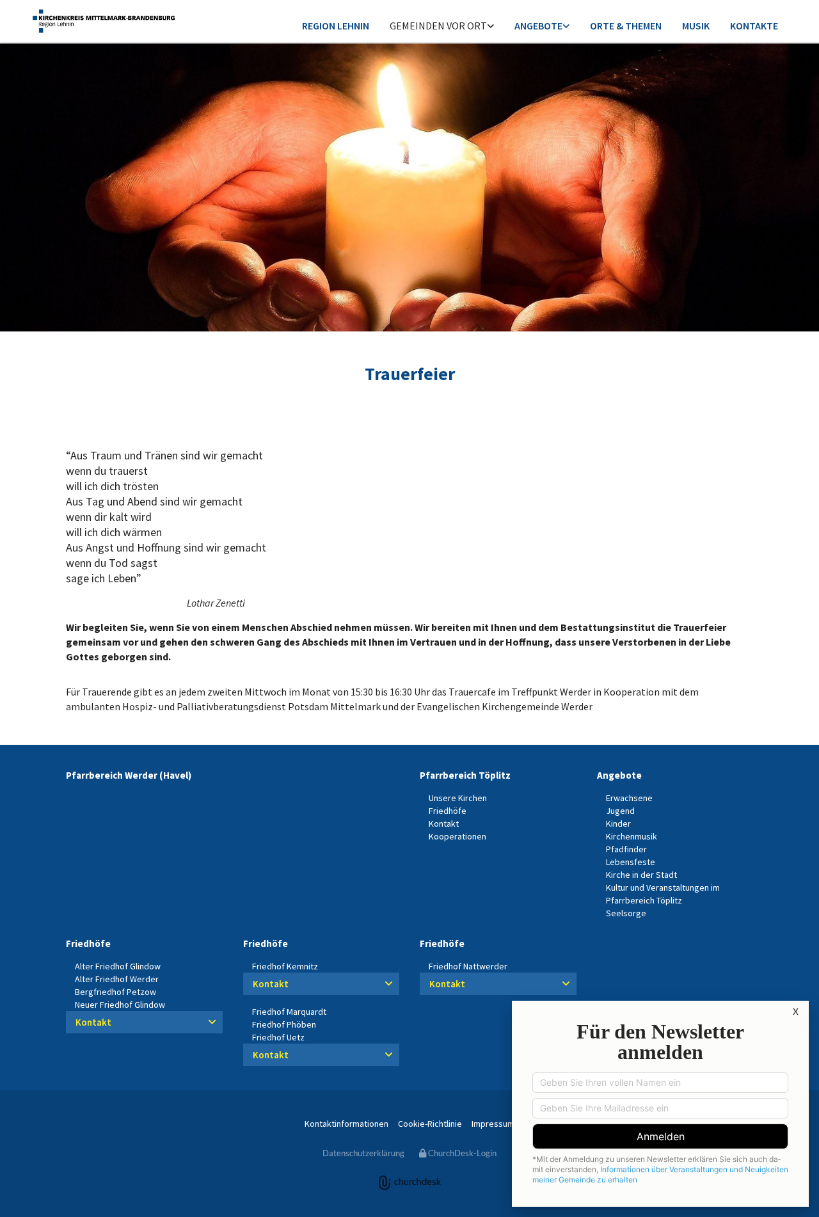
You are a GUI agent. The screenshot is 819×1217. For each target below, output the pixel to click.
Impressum (493, 1123)
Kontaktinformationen (346, 1123)
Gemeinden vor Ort (438, 25)
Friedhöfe (88, 943)
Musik (696, 25)
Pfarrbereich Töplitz (465, 775)
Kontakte (754, 25)
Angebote (538, 25)
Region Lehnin (335, 25)
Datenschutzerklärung (363, 1153)
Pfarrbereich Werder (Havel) (128, 775)
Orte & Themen (626, 25)
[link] (441, 26)
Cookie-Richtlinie (430, 1123)
